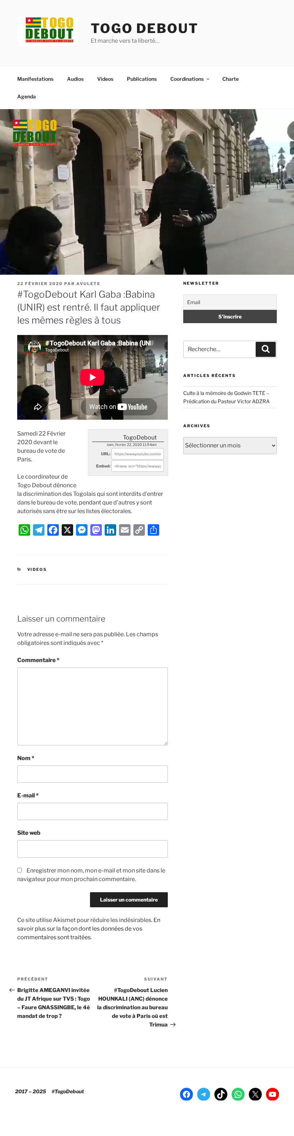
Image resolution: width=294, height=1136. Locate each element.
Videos (105, 79)
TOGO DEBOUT (145, 28)
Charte (230, 79)
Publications (142, 79)
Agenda (26, 96)
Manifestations (35, 79)
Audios (75, 79)
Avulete (88, 283)
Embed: (103, 466)
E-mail (28, 795)
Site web (29, 832)
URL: (105, 453)
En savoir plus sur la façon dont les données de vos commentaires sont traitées (88, 929)
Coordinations (187, 79)
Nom (25, 758)
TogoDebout (140, 437)
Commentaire (38, 660)
